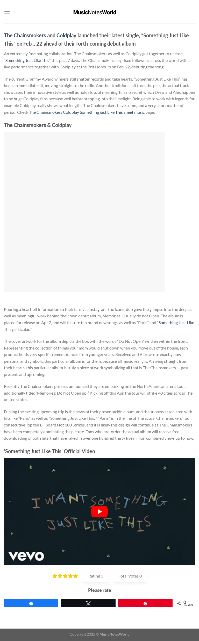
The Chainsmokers (25, 35)
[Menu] (7, 11)
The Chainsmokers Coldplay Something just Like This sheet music (87, 112)
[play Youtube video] (99, 511)
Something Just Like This (27, 60)
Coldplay (66, 35)
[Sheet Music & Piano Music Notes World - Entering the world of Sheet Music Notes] (99, 12)
